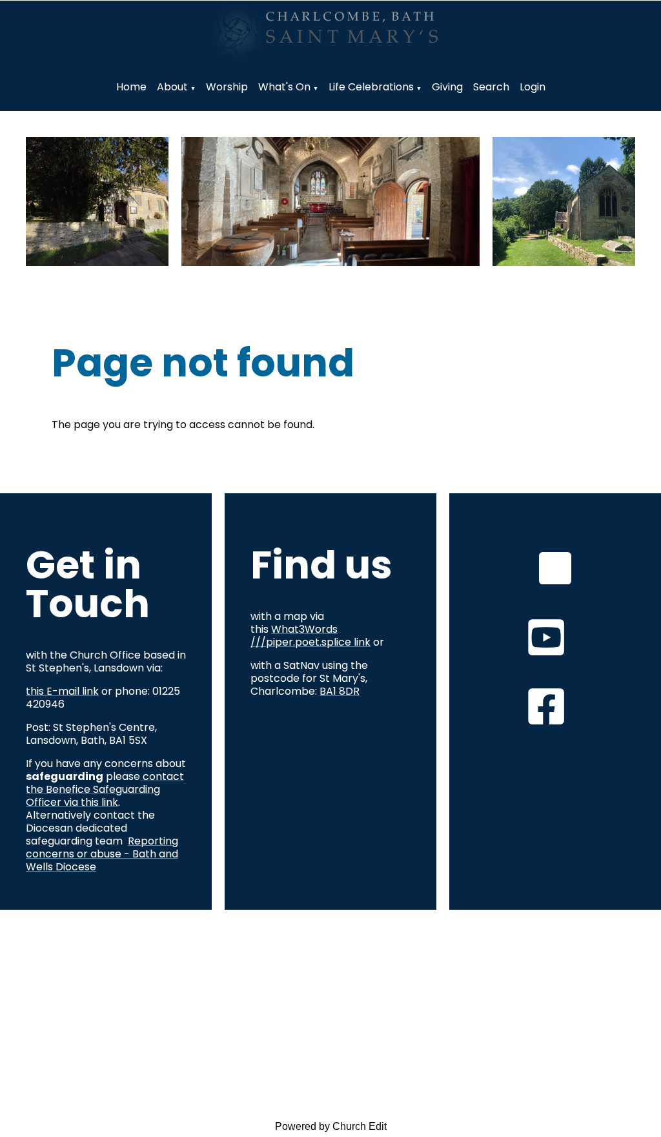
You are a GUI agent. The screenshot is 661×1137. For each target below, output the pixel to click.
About (172, 86)
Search (491, 86)
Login (532, 86)
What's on (284, 86)
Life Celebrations (371, 86)
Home (131, 86)
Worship (227, 86)
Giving (447, 86)
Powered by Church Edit (331, 1126)
